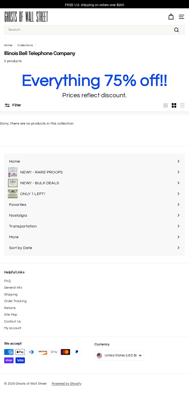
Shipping (11, 294)
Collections (25, 45)
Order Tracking (15, 301)
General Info (13, 287)
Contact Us (12, 321)
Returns (10, 308)
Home (8, 45)
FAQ (7, 281)
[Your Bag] (171, 17)
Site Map (10, 314)
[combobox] (94, 30)
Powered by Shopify (66, 383)
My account (12, 328)
